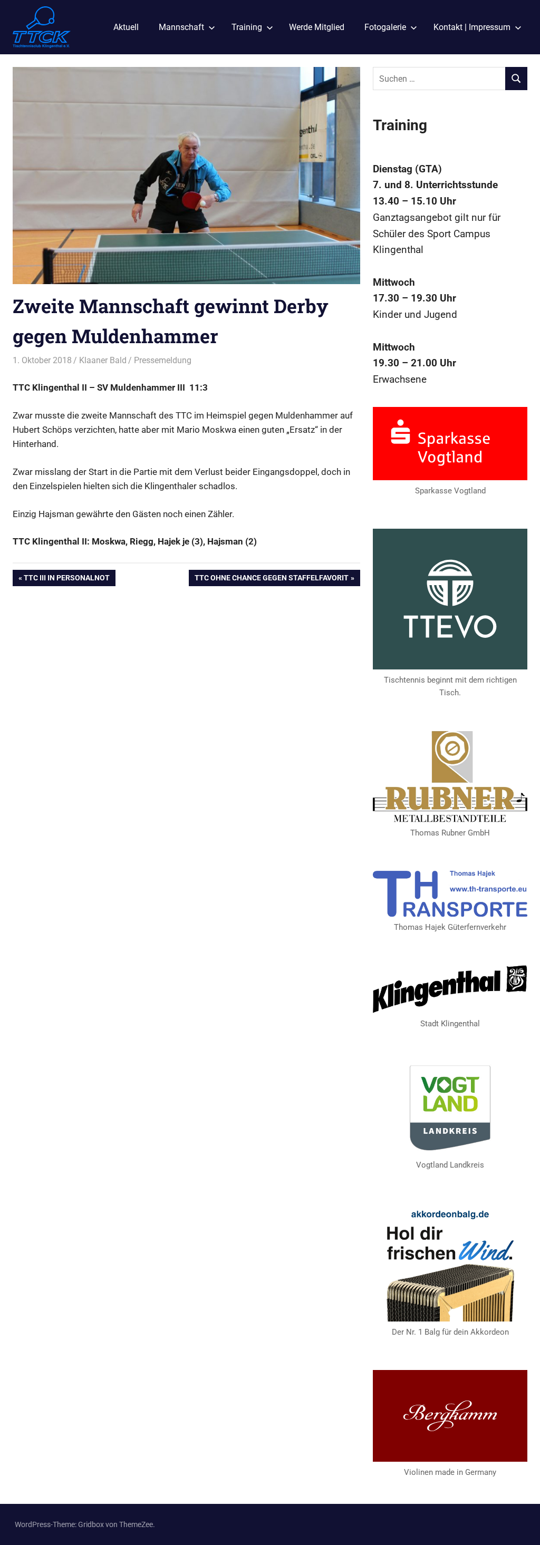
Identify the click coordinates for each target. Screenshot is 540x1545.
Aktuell (126, 27)
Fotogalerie (385, 27)
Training (247, 27)
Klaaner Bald (103, 360)
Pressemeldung (162, 360)
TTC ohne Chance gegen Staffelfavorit (271, 579)
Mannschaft (181, 27)
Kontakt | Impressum (471, 27)
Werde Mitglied (316, 27)
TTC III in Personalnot (66, 579)
